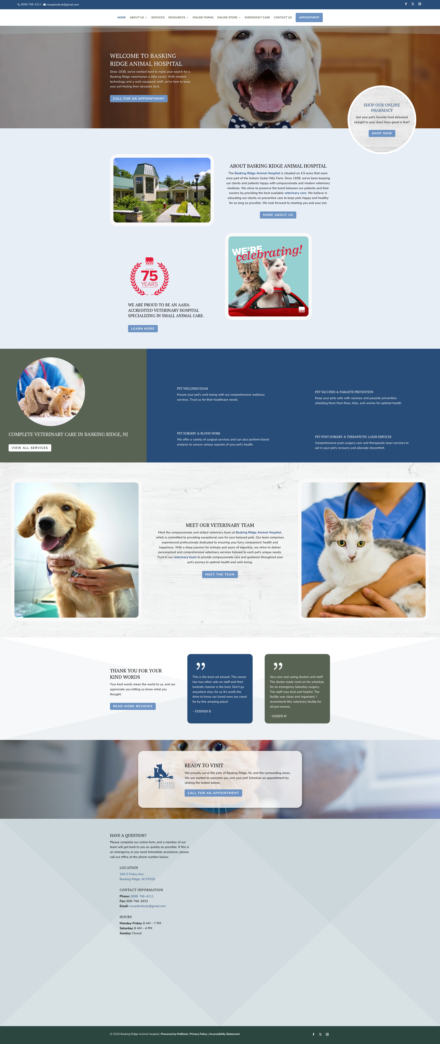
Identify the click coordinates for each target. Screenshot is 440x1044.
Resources (176, 17)
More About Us (278, 215)
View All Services (30, 448)
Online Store (227, 17)
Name (213, 840)
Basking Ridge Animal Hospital (257, 173)
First (240, 845)
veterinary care (295, 193)
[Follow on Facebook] (406, 4)
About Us (137, 17)
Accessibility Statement (224, 1034)
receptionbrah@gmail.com (147, 906)
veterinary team (185, 557)
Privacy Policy (198, 1034)
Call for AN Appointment (138, 99)
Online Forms (202, 17)
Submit (218, 880)
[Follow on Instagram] (419, 4)
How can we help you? (225, 870)
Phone (212, 860)
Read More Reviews (133, 706)
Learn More (143, 329)
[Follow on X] (413, 4)
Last (240, 850)
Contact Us (283, 17)
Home (121, 17)
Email (213, 855)
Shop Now (382, 133)
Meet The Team (220, 574)
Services (158, 17)
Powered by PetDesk (174, 1034)
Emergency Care (257, 17)
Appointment (309, 17)
